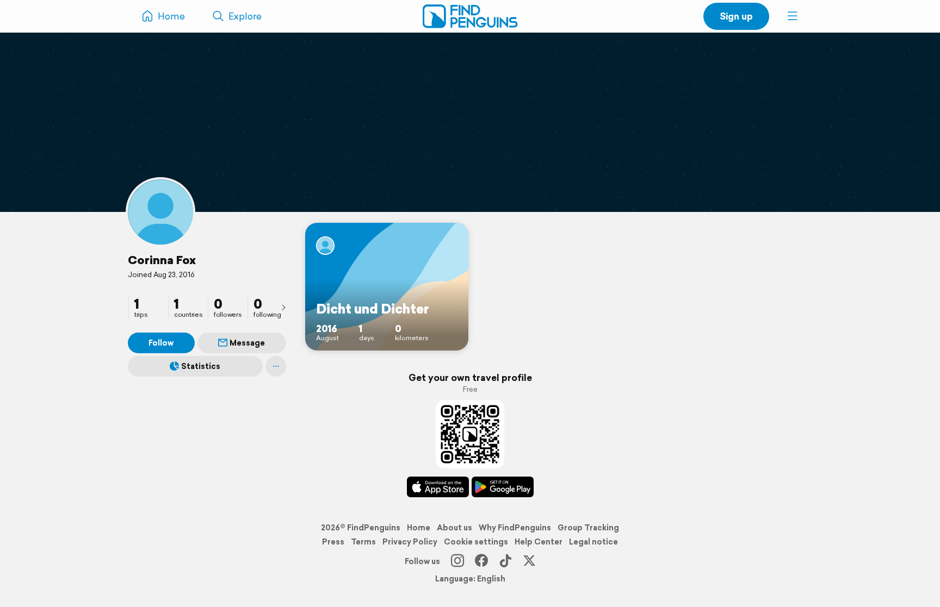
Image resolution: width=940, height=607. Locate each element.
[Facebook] (481, 561)
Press (333, 541)
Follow (161, 342)
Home (418, 527)
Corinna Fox (162, 260)
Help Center (538, 541)
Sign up (736, 16)
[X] (529, 561)
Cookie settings (476, 541)
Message (247, 342)
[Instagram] (457, 561)
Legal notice (593, 541)
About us (454, 527)
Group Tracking (588, 527)
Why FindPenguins (515, 527)
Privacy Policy (409, 541)
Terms (363, 541)
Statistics (200, 366)
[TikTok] (505, 561)
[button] (792, 16)
